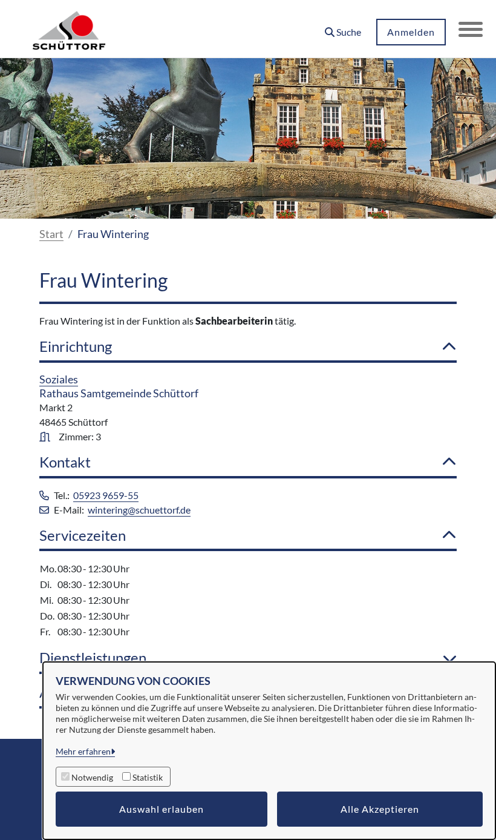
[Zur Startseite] (69, 29)
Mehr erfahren (83, 751)
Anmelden (411, 32)
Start (51, 233)
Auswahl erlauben (161, 809)
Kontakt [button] (65, 462)
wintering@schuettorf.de (139, 509)
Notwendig (92, 777)
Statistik (147, 777)
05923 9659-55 (106, 495)
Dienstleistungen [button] (92, 657)
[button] (343, 27)
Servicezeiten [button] (82, 535)
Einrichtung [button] (75, 346)
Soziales (58, 379)
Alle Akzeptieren (380, 809)
